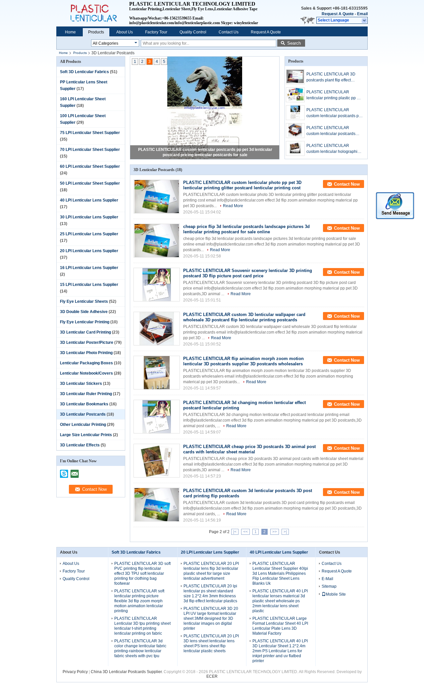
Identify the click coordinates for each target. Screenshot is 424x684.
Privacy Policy (75, 671)
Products (96, 32)
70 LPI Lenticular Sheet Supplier (90, 149)
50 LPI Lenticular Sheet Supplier (90, 183)
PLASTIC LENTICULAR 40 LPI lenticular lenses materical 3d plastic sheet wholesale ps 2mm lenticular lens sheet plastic (280, 601)
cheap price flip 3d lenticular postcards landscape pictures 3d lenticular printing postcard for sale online (246, 229)
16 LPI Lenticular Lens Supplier (89, 267)
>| (285, 531)
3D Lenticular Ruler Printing (86, 393)
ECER (212, 676)
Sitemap (329, 586)
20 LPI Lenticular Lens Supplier (89, 251)
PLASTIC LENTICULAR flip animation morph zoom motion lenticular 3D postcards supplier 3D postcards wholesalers (243, 361)
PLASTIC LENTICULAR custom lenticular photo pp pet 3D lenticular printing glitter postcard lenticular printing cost (242, 185)
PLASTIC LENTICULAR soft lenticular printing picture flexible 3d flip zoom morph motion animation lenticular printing (139, 601)
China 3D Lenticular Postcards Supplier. (127, 671)
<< (245, 531)
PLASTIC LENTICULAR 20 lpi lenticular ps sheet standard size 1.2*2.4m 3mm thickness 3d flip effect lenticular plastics (210, 593)
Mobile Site (336, 594)
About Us (124, 32)
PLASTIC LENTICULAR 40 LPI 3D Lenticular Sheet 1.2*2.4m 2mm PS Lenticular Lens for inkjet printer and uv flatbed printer (280, 651)
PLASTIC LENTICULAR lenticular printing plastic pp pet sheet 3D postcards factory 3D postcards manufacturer (334, 95)
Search (294, 43)
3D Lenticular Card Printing (85, 332)
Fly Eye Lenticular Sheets (84, 301)
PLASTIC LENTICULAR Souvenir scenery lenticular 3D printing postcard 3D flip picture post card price (247, 273)
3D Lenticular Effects (80, 445)
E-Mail (327, 578)
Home (70, 32)
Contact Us (228, 32)
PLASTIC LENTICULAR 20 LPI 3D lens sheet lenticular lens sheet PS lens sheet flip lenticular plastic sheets (211, 643)
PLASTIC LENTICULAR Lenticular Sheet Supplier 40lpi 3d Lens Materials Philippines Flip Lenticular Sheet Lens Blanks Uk (280, 573)
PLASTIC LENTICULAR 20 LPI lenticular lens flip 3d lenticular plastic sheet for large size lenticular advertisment (211, 571)
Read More (233, 206)
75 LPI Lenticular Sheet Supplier (90, 132)
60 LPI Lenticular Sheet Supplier (90, 166)
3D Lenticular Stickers (81, 383)
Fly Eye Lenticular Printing (84, 322)
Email (362, 14)
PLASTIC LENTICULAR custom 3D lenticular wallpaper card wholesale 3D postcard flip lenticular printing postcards (244, 317)
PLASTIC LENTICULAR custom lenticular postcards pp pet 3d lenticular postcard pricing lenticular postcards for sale (333, 113)
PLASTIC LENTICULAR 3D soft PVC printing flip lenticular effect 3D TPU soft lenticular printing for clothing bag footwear (142, 573)
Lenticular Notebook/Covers (86, 373)
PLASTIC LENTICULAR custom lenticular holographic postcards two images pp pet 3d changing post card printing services (333, 149)
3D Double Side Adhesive (84, 311)
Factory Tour (156, 32)
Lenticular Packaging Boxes (86, 363)
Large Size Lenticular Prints (86, 435)
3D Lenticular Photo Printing (86, 352)
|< (235, 531)
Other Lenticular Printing (83, 424)
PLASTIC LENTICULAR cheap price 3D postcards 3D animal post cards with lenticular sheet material (249, 449)
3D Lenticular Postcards (83, 414)
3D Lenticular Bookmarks (84, 404)
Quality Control (193, 32)
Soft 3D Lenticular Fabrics (84, 71)
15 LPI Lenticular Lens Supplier (89, 284)
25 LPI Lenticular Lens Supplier (89, 234)
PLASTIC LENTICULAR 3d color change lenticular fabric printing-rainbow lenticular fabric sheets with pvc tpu (140, 648)
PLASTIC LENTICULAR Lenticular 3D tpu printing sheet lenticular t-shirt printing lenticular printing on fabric (142, 626)
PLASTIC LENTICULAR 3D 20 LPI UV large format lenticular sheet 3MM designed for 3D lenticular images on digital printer (211, 618)
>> (274, 531)
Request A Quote (338, 14)
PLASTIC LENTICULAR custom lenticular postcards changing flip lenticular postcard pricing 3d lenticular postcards (332, 131)
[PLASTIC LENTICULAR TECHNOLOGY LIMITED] (364, 20)
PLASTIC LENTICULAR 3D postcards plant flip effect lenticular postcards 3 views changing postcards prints (331, 77)
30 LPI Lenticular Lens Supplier (89, 217)
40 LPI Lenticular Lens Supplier (89, 200)
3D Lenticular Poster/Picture (86, 342)
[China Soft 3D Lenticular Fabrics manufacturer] (92, 13)
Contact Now (347, 184)
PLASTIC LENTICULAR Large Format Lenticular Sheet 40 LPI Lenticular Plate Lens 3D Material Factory (280, 626)
